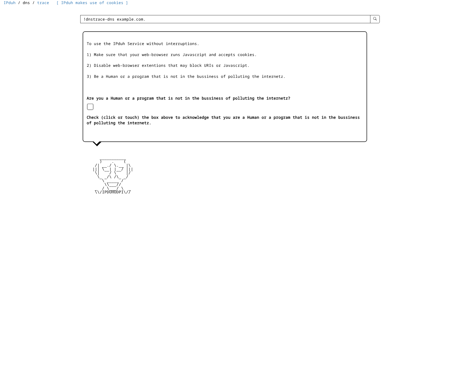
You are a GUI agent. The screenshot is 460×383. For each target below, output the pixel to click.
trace (43, 2)
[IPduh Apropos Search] (375, 19)
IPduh (10, 2)
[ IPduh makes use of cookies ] (92, 2)
